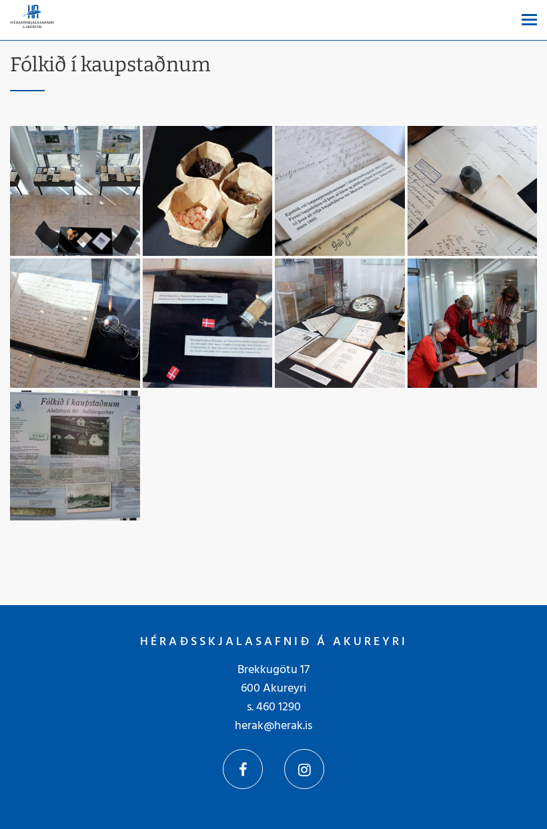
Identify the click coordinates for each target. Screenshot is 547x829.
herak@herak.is (273, 726)
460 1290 (278, 707)
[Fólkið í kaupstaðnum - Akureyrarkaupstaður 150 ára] (75, 191)
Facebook (243, 769)
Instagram (304, 769)
